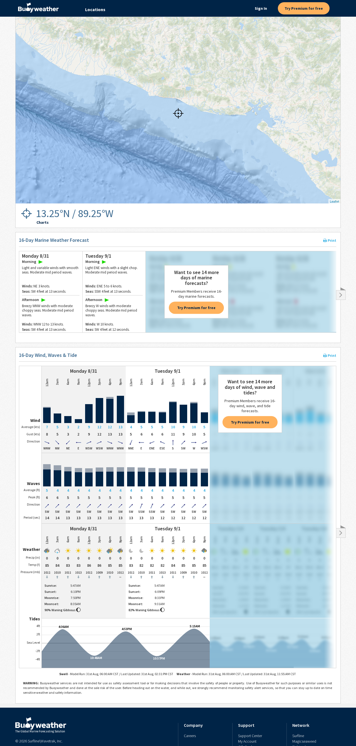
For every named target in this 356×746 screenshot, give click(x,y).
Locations (95, 9)
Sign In (261, 8)
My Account (247, 741)
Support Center (250, 735)
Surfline (298, 735)
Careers (190, 735)
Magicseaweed (304, 741)
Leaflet (334, 201)
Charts (42, 222)
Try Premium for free (304, 8)
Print (331, 240)
